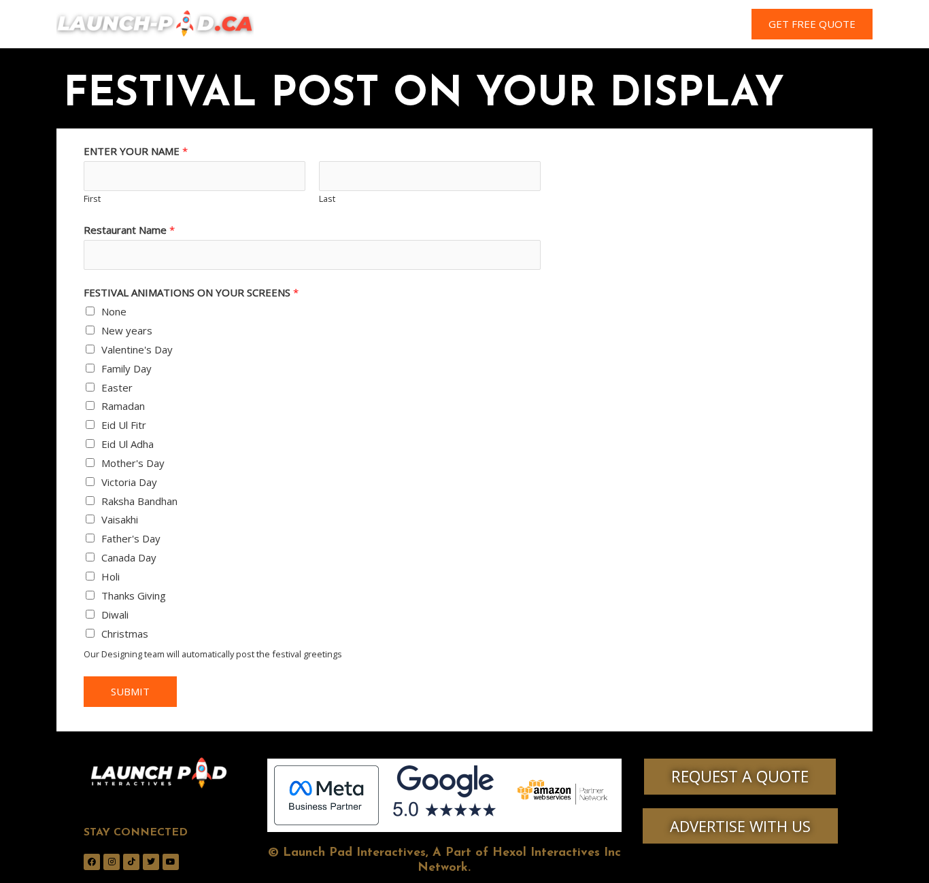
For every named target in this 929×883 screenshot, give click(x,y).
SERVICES (480, 24)
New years (126, 330)
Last (327, 198)
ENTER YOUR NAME (136, 151)
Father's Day (131, 538)
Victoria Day (129, 482)
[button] (812, 24)
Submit (130, 691)
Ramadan (123, 406)
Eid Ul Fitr (123, 425)
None (113, 311)
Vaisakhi (119, 519)
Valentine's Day (137, 349)
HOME (335, 24)
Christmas (124, 633)
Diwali (115, 614)
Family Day (126, 368)
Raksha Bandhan (139, 501)
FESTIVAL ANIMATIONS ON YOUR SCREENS (191, 292)
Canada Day (128, 557)
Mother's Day (133, 463)
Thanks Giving (133, 595)
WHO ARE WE (404, 24)
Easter (117, 387)
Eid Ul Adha (127, 444)
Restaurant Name (129, 230)
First (92, 198)
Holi (110, 576)
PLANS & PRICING (566, 24)
